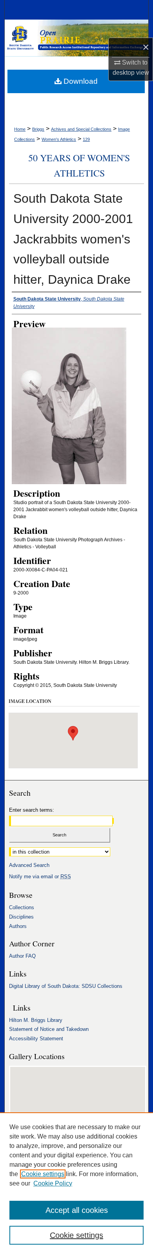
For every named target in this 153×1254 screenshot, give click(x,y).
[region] (76, 1183)
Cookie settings (42, 1174)
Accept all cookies (77, 1210)
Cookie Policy (52, 1183)
